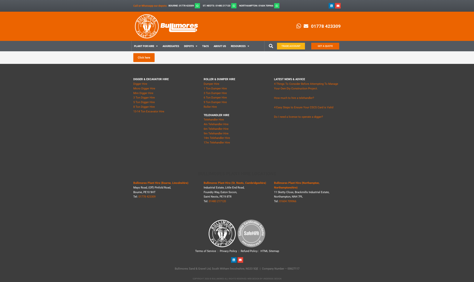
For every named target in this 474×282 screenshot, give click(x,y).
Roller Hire (210, 107)
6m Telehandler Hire (216, 129)
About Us (220, 46)
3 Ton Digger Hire (144, 97)
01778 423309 (326, 26)
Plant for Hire (144, 46)
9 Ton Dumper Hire (215, 102)
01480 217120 (217, 201)
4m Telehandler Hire (216, 124)
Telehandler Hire (214, 119)
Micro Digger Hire (144, 88)
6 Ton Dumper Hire (215, 97)
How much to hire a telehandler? (294, 98)
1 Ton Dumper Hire (215, 88)
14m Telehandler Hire (217, 138)
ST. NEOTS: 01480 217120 (216, 5)
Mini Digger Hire (143, 93)
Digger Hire (140, 84)
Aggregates (171, 46)
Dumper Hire (211, 84)
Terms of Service (205, 251)
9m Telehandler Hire (216, 133)
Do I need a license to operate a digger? (298, 117)
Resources (238, 46)
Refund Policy (249, 251)
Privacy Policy (228, 251)
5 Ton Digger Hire (144, 102)
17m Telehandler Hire (217, 142)
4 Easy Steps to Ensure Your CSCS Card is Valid (303, 107)
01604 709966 (287, 201)
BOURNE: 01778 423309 (181, 5)
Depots (189, 46)
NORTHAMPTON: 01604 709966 (256, 5)
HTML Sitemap (270, 251)
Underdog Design (272, 279)
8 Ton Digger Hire (144, 107)
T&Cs (205, 46)
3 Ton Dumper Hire (215, 93)
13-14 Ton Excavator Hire (148, 111)
